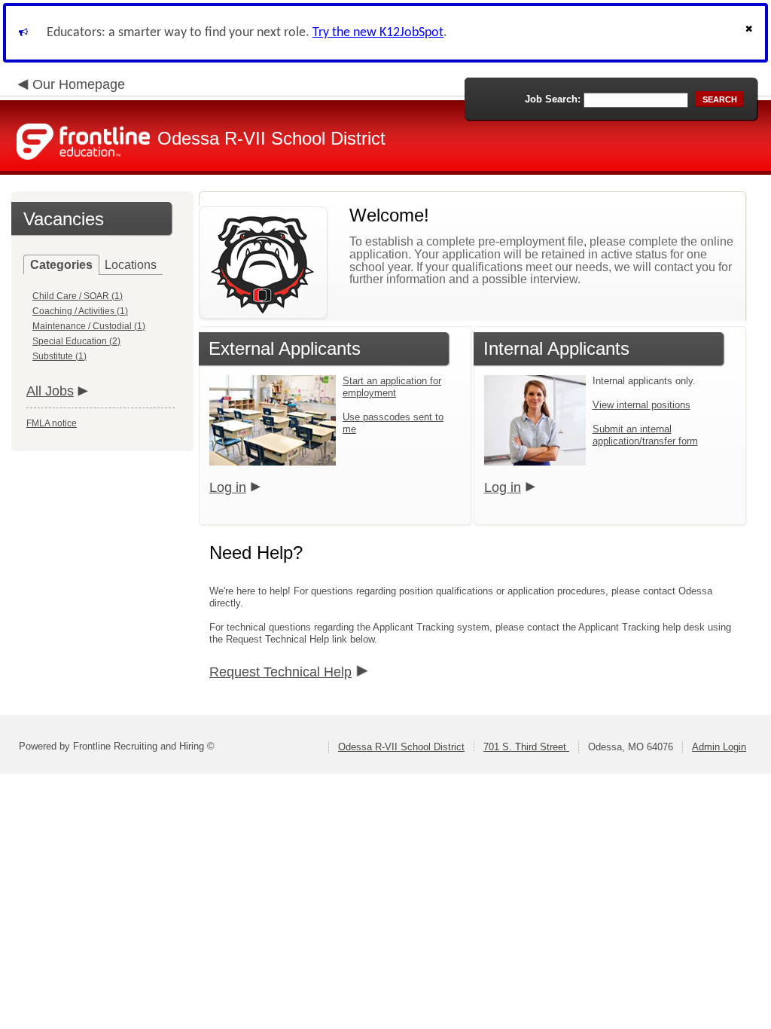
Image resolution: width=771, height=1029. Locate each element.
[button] (750, 32)
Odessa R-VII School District (401, 747)
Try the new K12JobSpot (377, 33)
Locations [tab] (131, 264)
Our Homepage (78, 84)
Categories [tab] (61, 264)
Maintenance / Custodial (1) (88, 326)
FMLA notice (51, 423)
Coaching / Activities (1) (80, 311)
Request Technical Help (280, 672)
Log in (227, 487)
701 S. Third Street (526, 747)
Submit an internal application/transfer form (645, 435)
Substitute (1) (59, 356)
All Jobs (50, 390)
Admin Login (719, 747)
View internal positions (641, 405)
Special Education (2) (76, 341)
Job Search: (553, 99)
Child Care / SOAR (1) (77, 296)
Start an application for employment (392, 386)
